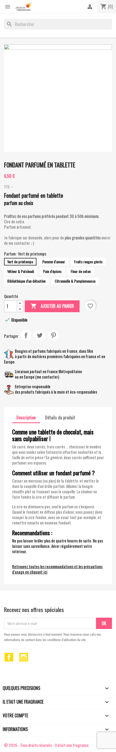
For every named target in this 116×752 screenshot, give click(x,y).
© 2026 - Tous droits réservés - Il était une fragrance (46, 745)
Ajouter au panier (52, 306)
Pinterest (53, 335)
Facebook (9, 657)
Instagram (23, 657)
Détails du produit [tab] (60, 417)
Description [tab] (26, 417)
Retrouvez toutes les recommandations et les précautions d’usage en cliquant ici (57, 569)
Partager (26, 335)
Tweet (39, 335)
